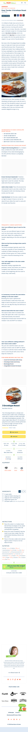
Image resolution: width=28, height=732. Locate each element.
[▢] (3, 494)
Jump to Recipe (5, 16)
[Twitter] (17, 679)
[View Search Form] (26, 2)
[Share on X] (15, 15)
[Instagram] (10, 679)
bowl (15, 470)
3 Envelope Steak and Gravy (12, 362)
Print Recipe (15, 432)
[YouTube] (20, 679)
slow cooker (8, 470)
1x (19, 491)
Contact (17, 712)
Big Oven (12, 35)
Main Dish (12, 8)
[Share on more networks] (24, 15)
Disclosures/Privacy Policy (14, 715)
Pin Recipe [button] (14, 436)
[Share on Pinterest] (21, 15)
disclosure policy (20, 20)
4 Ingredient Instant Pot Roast (12, 366)
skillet (21, 470)
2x (22, 491)
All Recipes (11, 712)
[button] (2, 6)
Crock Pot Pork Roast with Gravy (13, 360)
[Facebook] (8, 679)
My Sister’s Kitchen (11, 33)
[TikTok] (15, 679)
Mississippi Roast (9, 364)
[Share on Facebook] (18, 15)
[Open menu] (22, 3)
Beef (3, 8)
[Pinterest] (13, 679)
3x (24, 491)
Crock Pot (7, 8)
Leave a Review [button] (18, 567)
